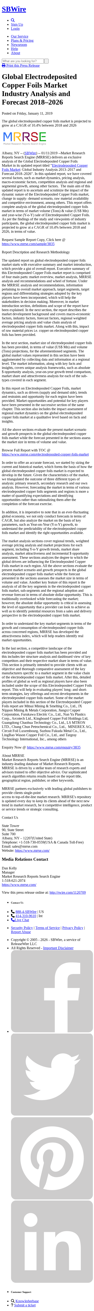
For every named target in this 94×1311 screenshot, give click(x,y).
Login (15, 28)
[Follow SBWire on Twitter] (52, 1115)
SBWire (14, 9)
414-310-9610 (26, 916)
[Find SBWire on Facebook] (52, 1031)
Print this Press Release (22, 65)
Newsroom (19, 45)
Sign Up (17, 24)
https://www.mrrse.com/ (32, 850)
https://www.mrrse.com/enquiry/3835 (54, 747)
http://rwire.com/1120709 (68, 892)
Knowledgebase (27, 1301)
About (15, 53)
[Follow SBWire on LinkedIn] (52, 1282)
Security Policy (22, 928)
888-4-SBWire (26, 912)
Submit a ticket (25, 1305)
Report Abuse (21, 932)
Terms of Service (47, 928)
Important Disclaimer (58, 948)
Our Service (19, 36)
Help (14, 49)
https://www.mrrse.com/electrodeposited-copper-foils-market (45, 454)
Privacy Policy (72, 928)
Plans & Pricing (22, 40)
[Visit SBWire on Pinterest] (52, 1198)
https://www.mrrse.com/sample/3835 (28, 244)
